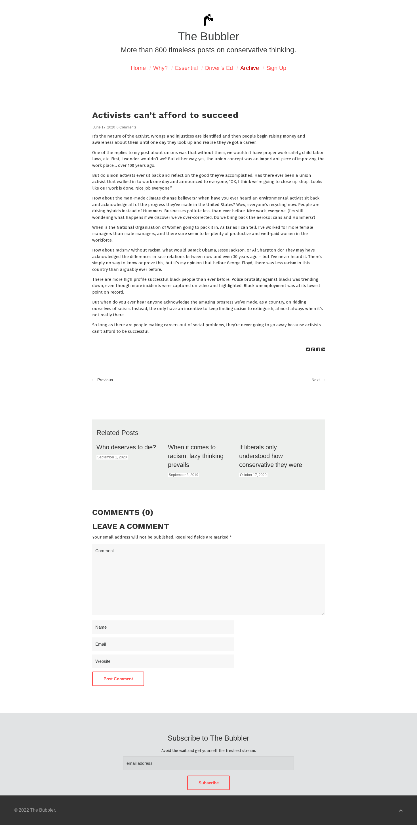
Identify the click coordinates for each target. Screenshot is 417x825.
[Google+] (323, 349)
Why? (160, 68)
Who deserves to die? (126, 447)
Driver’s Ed (219, 68)
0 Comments (126, 127)
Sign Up (276, 68)
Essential (186, 68)
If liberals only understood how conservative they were (270, 456)
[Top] (401, 810)
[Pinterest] (313, 349)
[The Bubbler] (208, 25)
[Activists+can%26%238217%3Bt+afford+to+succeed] (308, 349)
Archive (249, 68)
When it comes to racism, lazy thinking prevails (196, 456)
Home (138, 68)
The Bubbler (208, 36)
